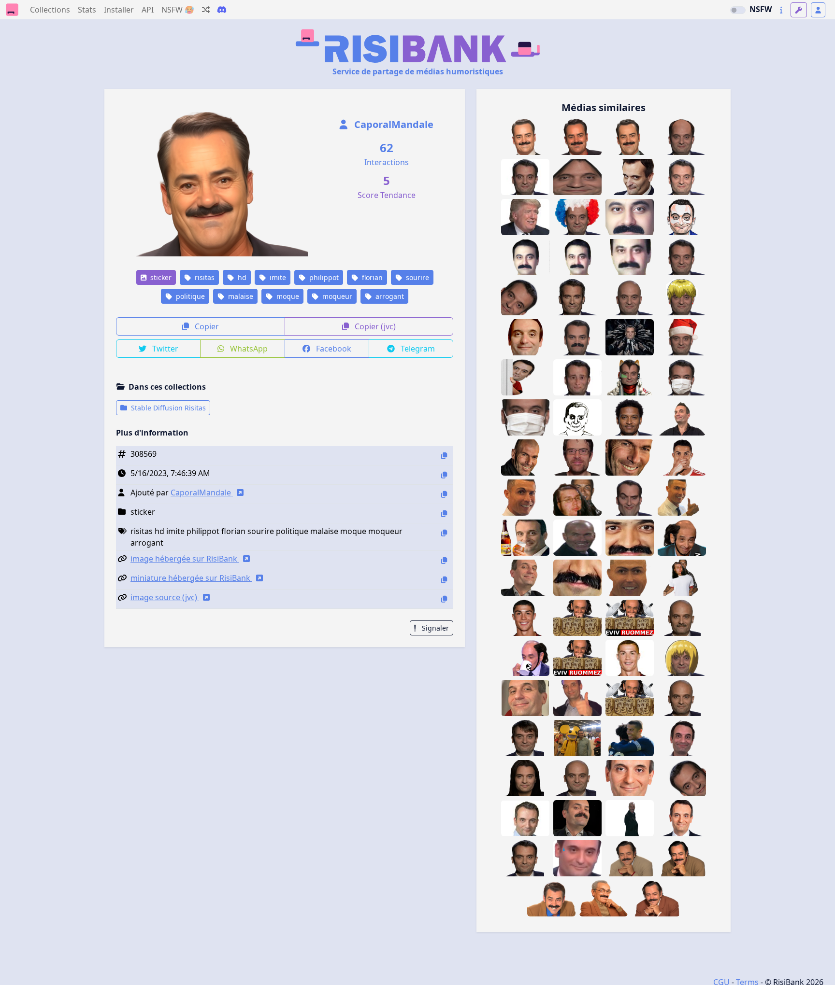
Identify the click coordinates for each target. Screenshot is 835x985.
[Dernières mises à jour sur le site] (781, 9)
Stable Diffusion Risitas (167, 407)
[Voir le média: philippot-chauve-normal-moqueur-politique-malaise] (577, 778)
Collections (50, 9)
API (148, 9)
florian (371, 277)
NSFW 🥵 (177, 9)
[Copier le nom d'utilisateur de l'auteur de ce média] (444, 494)
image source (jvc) (164, 597)
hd (241, 277)
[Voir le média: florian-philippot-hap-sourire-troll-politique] (682, 818)
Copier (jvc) (374, 326)
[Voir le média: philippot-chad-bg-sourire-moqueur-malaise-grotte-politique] (577, 297)
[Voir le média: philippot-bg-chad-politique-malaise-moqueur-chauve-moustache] (682, 618)
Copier (206, 326)
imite (277, 277)
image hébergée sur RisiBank (184, 558)
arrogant (389, 296)
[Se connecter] (818, 9)
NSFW (760, 9)
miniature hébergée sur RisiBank (191, 578)
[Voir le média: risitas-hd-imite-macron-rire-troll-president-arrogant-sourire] (551, 898)
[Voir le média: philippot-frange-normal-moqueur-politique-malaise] (525, 738)
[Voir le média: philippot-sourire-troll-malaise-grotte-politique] (525, 818)
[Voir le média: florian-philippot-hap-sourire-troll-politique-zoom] (629, 778)
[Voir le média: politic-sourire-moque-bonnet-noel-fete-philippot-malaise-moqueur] (682, 337)
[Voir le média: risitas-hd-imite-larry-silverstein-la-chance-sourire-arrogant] (603, 898)
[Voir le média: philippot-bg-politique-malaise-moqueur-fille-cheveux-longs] (525, 778)
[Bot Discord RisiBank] (222, 10)
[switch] (738, 10)
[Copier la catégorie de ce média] (444, 513)
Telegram (417, 348)
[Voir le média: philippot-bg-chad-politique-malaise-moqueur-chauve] (682, 698)
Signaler (434, 628)
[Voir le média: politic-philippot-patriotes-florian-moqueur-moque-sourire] (525, 337)
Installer (119, 9)
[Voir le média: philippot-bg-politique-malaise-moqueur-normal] (525, 858)
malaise (239, 296)
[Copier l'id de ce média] (444, 455)
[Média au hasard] (206, 9)
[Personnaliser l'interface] (799, 9)
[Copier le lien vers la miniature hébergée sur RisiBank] (444, 579)
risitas (204, 277)
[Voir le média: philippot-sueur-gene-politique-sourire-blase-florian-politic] (577, 858)
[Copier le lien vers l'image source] (444, 598)
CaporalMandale (392, 124)
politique (189, 296)
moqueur (336, 296)
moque (286, 296)
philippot (323, 277)
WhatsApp (248, 348)
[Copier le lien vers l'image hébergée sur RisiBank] (444, 560)
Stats (87, 9)
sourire (416, 277)
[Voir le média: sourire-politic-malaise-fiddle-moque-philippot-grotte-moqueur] (682, 257)
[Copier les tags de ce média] (444, 532)
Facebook (332, 348)
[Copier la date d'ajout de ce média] (444, 474)
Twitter (164, 348)
